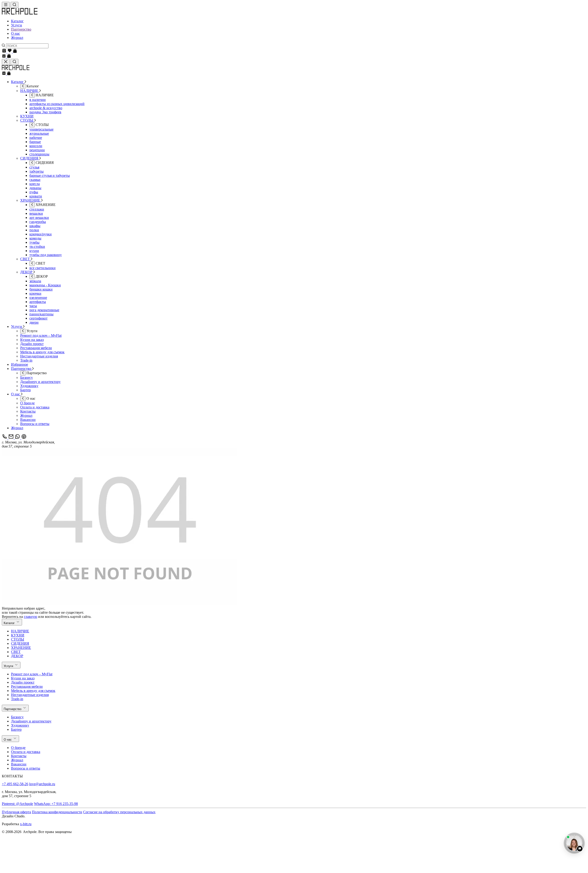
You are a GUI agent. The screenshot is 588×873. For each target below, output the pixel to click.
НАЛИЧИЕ (20, 631)
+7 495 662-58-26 (15, 784)
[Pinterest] (24, 438)
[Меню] (6, 5)
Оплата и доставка (25, 752)
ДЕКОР (17, 656)
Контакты (18, 756)
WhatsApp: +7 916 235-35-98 (56, 804)
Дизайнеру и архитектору (31, 721)
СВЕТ (16, 652)
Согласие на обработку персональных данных (119, 812)
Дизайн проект (22, 682)
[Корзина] (4, 52)
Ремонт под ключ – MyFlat (31, 674)
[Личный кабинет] (15, 52)
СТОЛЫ (17, 639)
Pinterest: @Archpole (17, 804)
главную (30, 617)
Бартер (16, 729)
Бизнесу (17, 717)
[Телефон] (5, 438)
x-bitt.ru (25, 824)
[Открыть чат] (574, 843)
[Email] (11, 438)
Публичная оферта (16, 812)
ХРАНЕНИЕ (21, 648)
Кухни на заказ (22, 678)
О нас (15, 33)
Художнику (20, 725)
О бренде (18, 748)
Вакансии (18, 764)
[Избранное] (10, 52)
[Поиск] (14, 5)
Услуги (16, 25)
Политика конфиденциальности (57, 812)
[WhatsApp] (18, 438)
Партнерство (21, 29)
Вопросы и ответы (25, 768)
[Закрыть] (6, 62)
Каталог (17, 21)
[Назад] (22, 86)
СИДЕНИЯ (20, 643)
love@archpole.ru (42, 784)
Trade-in (17, 699)
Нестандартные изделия (30, 695)
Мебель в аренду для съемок (33, 691)
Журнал (17, 38)
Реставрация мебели (27, 686)
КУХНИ (17, 635)
